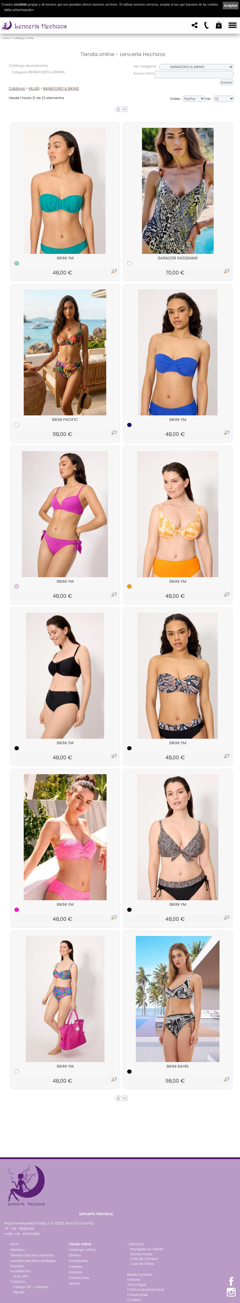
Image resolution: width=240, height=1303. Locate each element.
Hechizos (17, 1249)
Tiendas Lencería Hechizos (32, 1255)
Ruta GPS (20, 1276)
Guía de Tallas (142, 1263)
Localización (20, 1271)
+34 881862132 (22, 1228)
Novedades (78, 1260)
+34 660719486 (27, 1233)
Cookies (133, 1299)
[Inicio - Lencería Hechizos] (35, 26)
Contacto (18, 1281)
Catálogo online (23, 38)
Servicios (136, 1244)
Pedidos (75, 1272)
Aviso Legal (136, 1284)
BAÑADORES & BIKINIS (61, 88)
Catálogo (17, 88)
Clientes (75, 1266)
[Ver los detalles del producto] (114, 272)
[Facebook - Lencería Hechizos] (231, 1284)
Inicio (6, 38)
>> (124, 109)
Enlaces (133, 1279)
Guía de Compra (144, 1258)
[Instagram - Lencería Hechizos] (231, 1295)
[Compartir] (194, 26)
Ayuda (74, 1283)
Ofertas (75, 1255)
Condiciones (79, 1277)
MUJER (34, 88)
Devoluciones (141, 1254)
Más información (19, 9)
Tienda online (80, 1244)
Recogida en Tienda (147, 1249)
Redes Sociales (139, 1274)
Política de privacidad (145, 1289)
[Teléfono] (206, 26)
